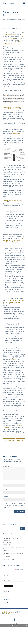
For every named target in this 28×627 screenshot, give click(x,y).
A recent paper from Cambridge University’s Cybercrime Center (14, 301)
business (11, 19)
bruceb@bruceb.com (7, 612)
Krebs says (14, 359)
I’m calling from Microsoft (14, 33)
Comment (6, 466)
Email (5, 490)
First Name (7, 576)
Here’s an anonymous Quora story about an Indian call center (13, 108)
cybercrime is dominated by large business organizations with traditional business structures (14, 241)
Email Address (8, 571)
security (16, 19)
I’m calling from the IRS (13, 37)
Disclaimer (9, 614)
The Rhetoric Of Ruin (8, 559)
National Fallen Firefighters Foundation (13, 43)
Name (5, 483)
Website (5, 496)
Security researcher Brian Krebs (12, 200)
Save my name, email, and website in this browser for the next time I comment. (14, 505)
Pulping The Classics (8, 542)
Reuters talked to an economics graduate (13, 134)
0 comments (22, 19)
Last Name (7, 580)
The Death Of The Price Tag (10, 538)
